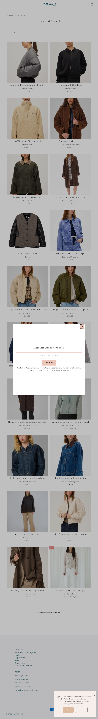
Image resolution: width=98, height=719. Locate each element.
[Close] (94, 694)
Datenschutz (78, 704)
